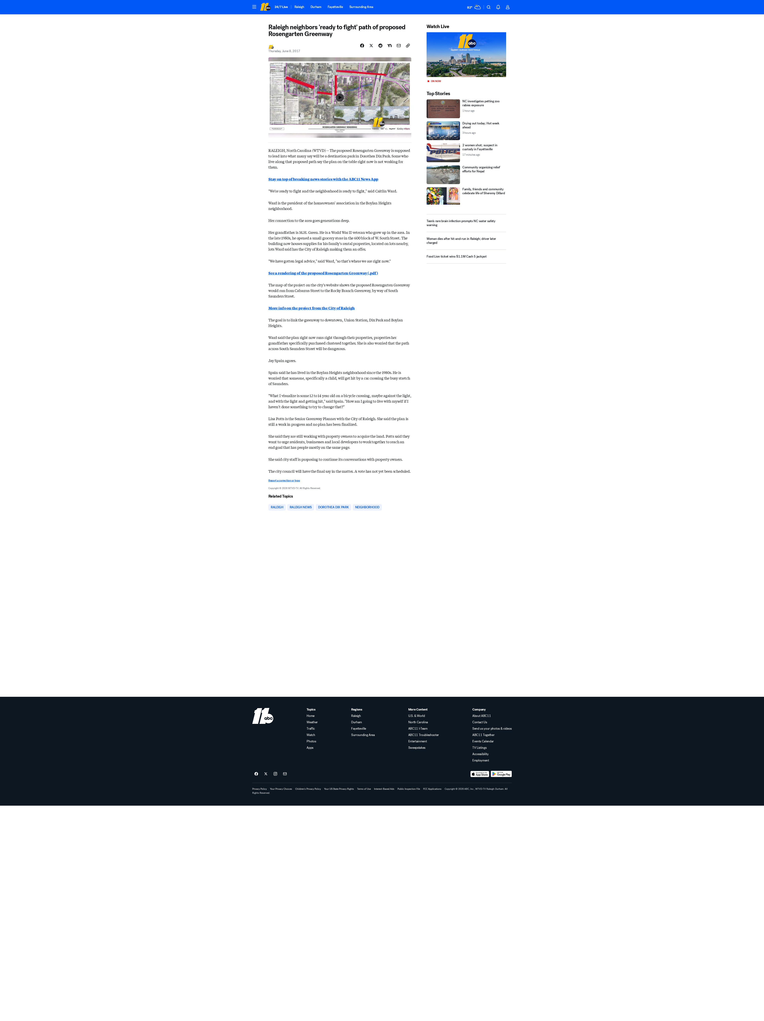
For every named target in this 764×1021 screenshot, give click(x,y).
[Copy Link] (407, 45)
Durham (316, 7)
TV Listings (479, 747)
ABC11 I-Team (418, 728)
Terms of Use (364, 789)
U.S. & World (416, 715)
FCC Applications (432, 789)
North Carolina (418, 722)
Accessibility (480, 754)
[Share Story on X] (371, 45)
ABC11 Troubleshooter (423, 735)
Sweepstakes (416, 747)
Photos (311, 741)
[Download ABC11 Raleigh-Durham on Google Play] (501, 774)
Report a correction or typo (284, 480)
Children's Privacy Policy (308, 789)
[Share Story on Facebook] (362, 45)
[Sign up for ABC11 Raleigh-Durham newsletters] (285, 774)
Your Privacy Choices (281, 789)
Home (311, 715)
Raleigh (299, 7)
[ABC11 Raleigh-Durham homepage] (265, 7)
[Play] (466, 54)
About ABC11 (481, 715)
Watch (311, 735)
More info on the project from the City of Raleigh (311, 307)
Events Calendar (483, 741)
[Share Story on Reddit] (380, 45)
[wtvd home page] (262, 716)
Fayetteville (335, 7)
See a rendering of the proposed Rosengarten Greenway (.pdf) (323, 272)
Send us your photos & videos (492, 728)
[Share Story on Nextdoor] (389, 45)
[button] (254, 7)
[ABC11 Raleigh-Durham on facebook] (256, 774)
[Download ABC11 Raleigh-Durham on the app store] (479, 774)
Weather (312, 722)
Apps (310, 747)
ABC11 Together (483, 735)
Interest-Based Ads (384, 789)
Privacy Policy (259, 789)
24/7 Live (281, 7)
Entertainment (417, 741)
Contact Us (479, 722)
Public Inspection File (409, 789)
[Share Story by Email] (398, 45)
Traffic (311, 728)
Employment (480, 760)
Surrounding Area (361, 7)
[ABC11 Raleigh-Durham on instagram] (275, 774)
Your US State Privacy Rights (339, 789)
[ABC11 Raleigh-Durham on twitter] (266, 774)
